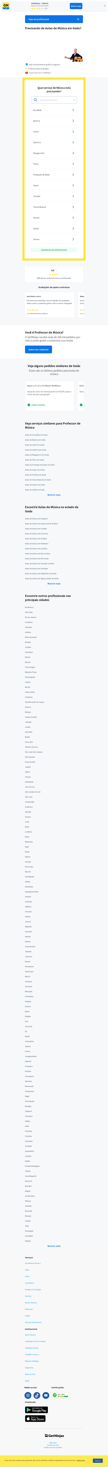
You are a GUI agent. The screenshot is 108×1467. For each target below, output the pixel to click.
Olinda (27, 881)
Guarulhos (29, 652)
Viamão (28, 936)
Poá (26, 1021)
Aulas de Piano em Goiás (34, 460)
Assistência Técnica (32, 1263)
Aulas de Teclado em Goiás (35, 475)
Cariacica (28, 956)
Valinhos (28, 906)
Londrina (28, 832)
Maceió (28, 872)
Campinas (29, 697)
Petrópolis (29, 996)
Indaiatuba (29, 886)
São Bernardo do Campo (34, 702)
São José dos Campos (34, 752)
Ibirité (27, 1036)
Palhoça (28, 1201)
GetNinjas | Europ (31, 1348)
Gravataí (28, 931)
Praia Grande (30, 762)
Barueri (28, 662)
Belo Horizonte (31, 637)
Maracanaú (29, 1086)
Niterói (27, 657)
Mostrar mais (54, 494)
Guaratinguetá (30, 1176)
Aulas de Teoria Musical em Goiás (38, 480)
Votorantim (29, 1041)
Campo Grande (31, 717)
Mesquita (28, 991)
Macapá (28, 1216)
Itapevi (27, 857)
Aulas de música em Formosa (36, 533)
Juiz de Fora (30, 787)
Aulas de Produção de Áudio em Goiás (40, 465)
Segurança (29, 1367)
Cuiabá (27, 727)
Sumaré (28, 896)
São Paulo (29, 612)
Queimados (29, 1151)
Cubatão (28, 1206)
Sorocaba (29, 742)
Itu (26, 1031)
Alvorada (28, 986)
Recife (27, 687)
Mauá (27, 837)
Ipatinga (28, 1106)
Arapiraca (29, 807)
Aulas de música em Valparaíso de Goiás (41, 573)
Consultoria (29, 1283)
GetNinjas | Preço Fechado (35, 1341)
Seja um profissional (38, 19)
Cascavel (28, 1026)
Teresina (28, 911)
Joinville (28, 722)
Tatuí (27, 1226)
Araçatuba (29, 1236)
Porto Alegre (30, 667)
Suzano (28, 817)
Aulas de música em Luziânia (36, 548)
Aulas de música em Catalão (36, 528)
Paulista (28, 1001)
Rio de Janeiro (30, 617)
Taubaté (28, 951)
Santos (28, 682)
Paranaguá (29, 1231)
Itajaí (27, 847)
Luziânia (28, 1156)
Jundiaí (28, 767)
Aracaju (28, 862)
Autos (27, 1276)
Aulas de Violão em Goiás (35, 490)
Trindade (28, 1146)
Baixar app (76, 6)
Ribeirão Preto (30, 672)
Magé (27, 1096)
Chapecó (28, 1111)
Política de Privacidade (53, 1447)
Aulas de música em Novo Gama (37, 553)
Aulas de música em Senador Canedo (39, 563)
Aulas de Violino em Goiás (35, 485)
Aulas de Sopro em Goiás (35, 470)
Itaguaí (27, 1191)
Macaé (27, 961)
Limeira (28, 1006)
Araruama (29, 1116)
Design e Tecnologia (33, 1289)
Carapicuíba (29, 802)
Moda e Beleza (31, 1302)
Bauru (27, 1011)
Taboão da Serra (31, 747)
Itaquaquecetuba (31, 891)
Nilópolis (28, 926)
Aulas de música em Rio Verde (37, 558)
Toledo (27, 1171)
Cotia (27, 822)
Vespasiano (29, 1091)
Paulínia (28, 1016)
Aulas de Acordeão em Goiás (36, 435)
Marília (27, 1161)
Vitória (27, 772)
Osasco (28, 707)
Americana (29, 971)
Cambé (28, 1221)
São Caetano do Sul (32, 792)
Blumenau (29, 842)
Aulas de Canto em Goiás (35, 445)
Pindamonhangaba (32, 1166)
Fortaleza (29, 622)
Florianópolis (30, 677)
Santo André (30, 692)
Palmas (28, 941)
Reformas (29, 1309)
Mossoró (28, 1181)
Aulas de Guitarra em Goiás (35, 450)
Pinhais (28, 916)
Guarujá (28, 812)
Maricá (27, 976)
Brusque (28, 1186)
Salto (27, 1126)
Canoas (28, 777)
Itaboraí (28, 1061)
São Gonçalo (30, 757)
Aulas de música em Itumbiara (36, 543)
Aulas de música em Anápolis (36, 518)
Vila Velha (28, 732)
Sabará (28, 1046)
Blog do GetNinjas (32, 1361)
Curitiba (28, 647)
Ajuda (27, 1381)
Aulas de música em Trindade (36, 568)
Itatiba (27, 1121)
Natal (27, 827)
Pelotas (28, 1071)
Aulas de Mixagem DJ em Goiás (37, 455)
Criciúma (28, 1136)
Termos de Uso (53, 1445)
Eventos (28, 1296)
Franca (27, 1051)
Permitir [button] (97, 1461)
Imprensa (53, 1443)
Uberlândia (29, 782)
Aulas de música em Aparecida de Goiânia (41, 523)
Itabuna (28, 1241)
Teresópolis (29, 1101)
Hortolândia (29, 876)
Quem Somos (30, 1335)
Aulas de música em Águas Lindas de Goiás (42, 578)
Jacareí (28, 921)
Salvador (28, 627)
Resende (28, 1211)
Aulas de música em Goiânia (36, 538)
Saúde (27, 1316)
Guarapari (29, 1141)
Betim (27, 852)
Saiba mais (81, 1460)
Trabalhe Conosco (32, 1354)
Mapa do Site (30, 1374)
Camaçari (28, 981)
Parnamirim (29, 966)
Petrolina (28, 1131)
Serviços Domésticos (33, 1322)
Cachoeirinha (30, 946)
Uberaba (28, 1081)
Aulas (27, 1270)
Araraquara (29, 1076)
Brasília (28, 642)
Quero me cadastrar (38, 349)
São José (28, 797)
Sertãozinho (30, 1196)
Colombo (28, 901)
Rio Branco (29, 607)
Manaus (28, 712)
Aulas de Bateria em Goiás (35, 440)
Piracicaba (29, 867)
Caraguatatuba (31, 1056)
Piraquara (29, 1066)
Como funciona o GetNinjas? (40, 73)
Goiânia (28, 632)
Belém (27, 737)
